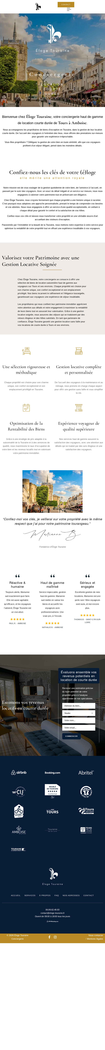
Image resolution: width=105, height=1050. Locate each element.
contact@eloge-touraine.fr (53, 913)
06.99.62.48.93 (52, 910)
